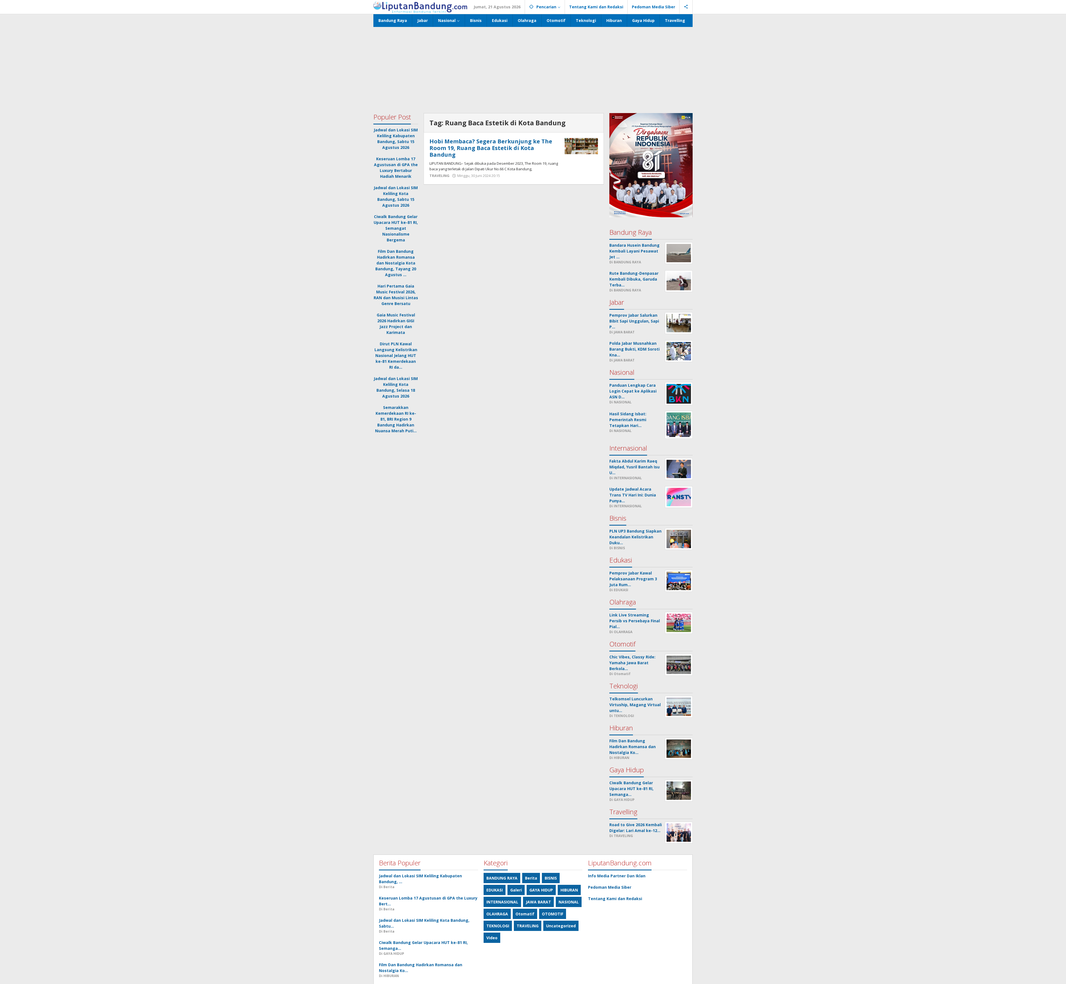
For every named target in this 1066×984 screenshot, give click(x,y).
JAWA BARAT (538, 902)
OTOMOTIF (552, 913)
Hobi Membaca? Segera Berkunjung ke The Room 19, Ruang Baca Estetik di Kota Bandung (490, 148)
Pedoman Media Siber (609, 887)
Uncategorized (561, 925)
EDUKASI (494, 890)
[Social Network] (686, 7)
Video (491, 937)
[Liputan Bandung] (420, 6)
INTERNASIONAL (502, 902)
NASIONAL (569, 902)
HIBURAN (569, 890)
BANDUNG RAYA (501, 878)
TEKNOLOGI (497, 925)
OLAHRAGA (497, 913)
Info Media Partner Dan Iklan (616, 875)
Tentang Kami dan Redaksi (615, 898)
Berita (531, 878)
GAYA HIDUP (541, 890)
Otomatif (525, 913)
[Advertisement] (533, 69)
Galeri (516, 890)
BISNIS (551, 878)
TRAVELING (439, 175)
